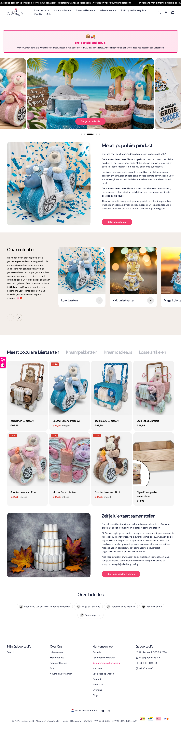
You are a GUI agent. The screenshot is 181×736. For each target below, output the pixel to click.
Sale (52, 668)
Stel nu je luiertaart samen (121, 573)
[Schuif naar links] (10, 317)
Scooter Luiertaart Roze (23, 492)
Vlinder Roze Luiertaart (65, 492)
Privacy (66, 720)
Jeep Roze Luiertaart (148, 421)
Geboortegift (27, 720)
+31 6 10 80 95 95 (148, 663)
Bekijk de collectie (90, 121)
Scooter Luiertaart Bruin (108, 492)
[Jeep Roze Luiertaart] (153, 388)
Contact (97, 679)
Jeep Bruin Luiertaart (21, 421)
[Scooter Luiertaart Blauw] (69, 388)
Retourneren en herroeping (106, 663)
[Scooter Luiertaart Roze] (27, 459)
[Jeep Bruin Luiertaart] (27, 388)
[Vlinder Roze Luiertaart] (69, 459)
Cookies (88, 720)
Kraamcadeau (57, 657)
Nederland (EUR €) (85, 710)
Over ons (97, 689)
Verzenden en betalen (104, 657)
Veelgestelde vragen (103, 673)
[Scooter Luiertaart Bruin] (111, 459)
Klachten (97, 668)
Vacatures (98, 684)
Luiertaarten (56, 652)
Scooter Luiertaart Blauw (66, 421)
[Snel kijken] (43, 367)
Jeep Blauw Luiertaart (106, 421)
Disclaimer (76, 720)
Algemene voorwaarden (48, 720)
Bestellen (97, 652)
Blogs (95, 695)
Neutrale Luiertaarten (61, 673)
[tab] (33, 352)
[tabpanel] (90, 433)
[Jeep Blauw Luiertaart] (111, 388)
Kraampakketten (58, 663)
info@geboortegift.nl (149, 657)
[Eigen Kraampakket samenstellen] (153, 459)
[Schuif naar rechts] (19, 317)
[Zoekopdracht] (159, 12)
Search (10, 652)
